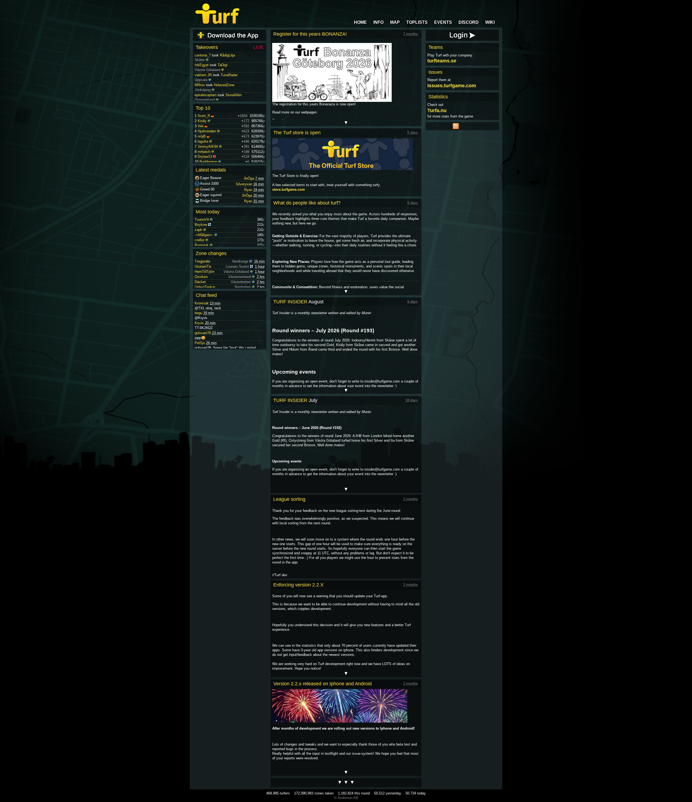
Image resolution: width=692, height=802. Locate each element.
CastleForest (231, 55)
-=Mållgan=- (204, 235)
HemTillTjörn (204, 272)
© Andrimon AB (346, 798)
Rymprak (202, 245)
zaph (198, 230)
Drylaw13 (205, 157)
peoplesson (203, 55)
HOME (360, 22)
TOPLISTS (417, 22)
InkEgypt (202, 75)
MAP (395, 22)
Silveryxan (244, 184)
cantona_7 (203, 65)
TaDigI (223, 75)
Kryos (199, 323)
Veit (201, 126)
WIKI (490, 22)
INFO (378, 22)
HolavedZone (224, 95)
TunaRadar (229, 85)
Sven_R (204, 116)
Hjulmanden (207, 131)
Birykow (201, 225)
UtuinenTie (203, 266)
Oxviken (201, 277)
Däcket (200, 282)
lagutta (203, 141)
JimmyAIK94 (208, 147)
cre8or (199, 240)
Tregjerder (202, 261)
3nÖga (249, 178)
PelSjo (200, 343)
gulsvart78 (203, 333)
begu (198, 313)
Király (202, 121)
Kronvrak (202, 303)
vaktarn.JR (203, 85)
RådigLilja (227, 65)
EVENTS (443, 22)
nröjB (202, 136)
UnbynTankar (205, 287)
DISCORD (468, 22)
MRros (200, 95)
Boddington (208, 162)
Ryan (248, 190)
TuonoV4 (202, 219)
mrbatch (204, 152)
